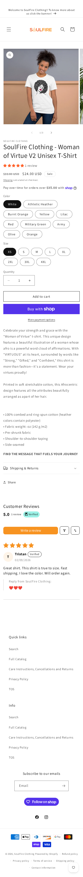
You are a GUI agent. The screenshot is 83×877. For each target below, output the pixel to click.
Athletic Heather (40, 204)
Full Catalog (17, 659)
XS (10, 252)
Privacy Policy (18, 679)
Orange (32, 234)
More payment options (41, 319)
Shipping (8, 180)
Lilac (64, 214)
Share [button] (12, 482)
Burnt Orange (18, 214)
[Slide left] (32, 133)
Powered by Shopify (46, 853)
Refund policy (70, 853)
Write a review (31, 530)
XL (64, 252)
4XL (43, 262)
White (12, 204)
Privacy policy (21, 860)
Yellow (45, 214)
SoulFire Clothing (24, 853)
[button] (9, 29)
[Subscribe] (63, 786)
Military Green (35, 224)
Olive (11, 234)
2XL (10, 262)
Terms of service (42, 860)
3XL (27, 262)
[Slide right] (51, 133)
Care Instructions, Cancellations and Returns (41, 669)
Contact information (44, 867)
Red (11, 224)
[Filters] (64, 530)
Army (61, 224)
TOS (11, 689)
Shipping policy (65, 860)
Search (14, 649)
